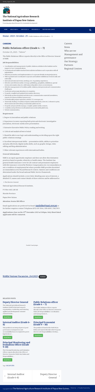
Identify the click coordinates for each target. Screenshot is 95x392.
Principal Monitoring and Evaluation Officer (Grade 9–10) (16, 344)
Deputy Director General (15, 302)
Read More (7, 317)
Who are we (70, 51)
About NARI (13, 29)
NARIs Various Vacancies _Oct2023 (20, 276)
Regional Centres (73, 68)
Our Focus (24, 29)
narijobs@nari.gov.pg (46, 205)
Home (5, 29)
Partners (68, 65)
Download (42, 276)
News (67, 47)
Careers (7, 43)
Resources (35, 29)
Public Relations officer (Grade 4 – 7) (45, 303)
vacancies (10, 365)
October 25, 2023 (10, 52)
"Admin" (22, 52)
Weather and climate (48, 29)
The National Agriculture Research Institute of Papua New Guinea (41, 388)
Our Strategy (71, 61)
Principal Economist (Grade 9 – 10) (44, 323)
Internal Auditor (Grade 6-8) (16, 323)
